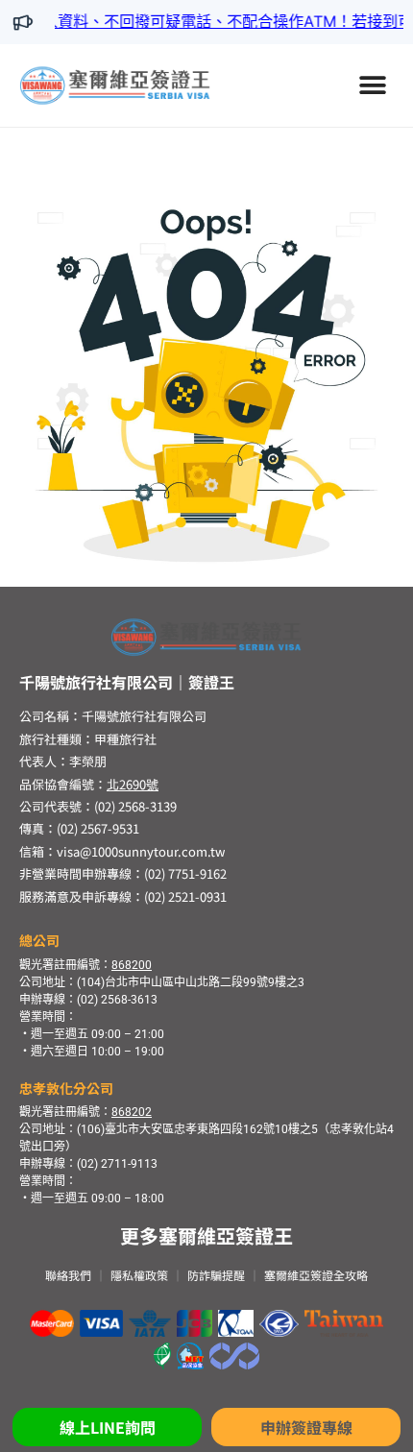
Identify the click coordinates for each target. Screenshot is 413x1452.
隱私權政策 (139, 1275)
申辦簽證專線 (306, 1427)
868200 (131, 965)
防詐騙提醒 (216, 1275)
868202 (131, 1112)
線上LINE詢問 (108, 1427)
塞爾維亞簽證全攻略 (316, 1275)
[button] (372, 85)
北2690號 (132, 784)
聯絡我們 (68, 1275)
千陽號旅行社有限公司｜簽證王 (126, 681)
